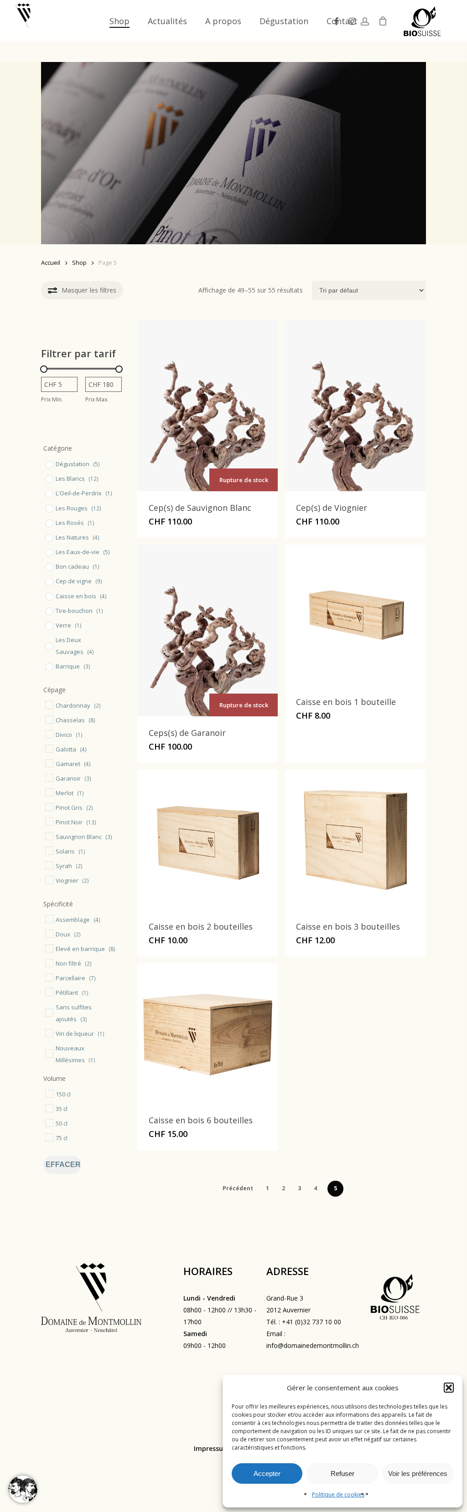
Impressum (211, 1448)
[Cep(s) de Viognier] (355, 405)
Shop (79, 262)
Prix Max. (97, 399)
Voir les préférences (417, 1473)
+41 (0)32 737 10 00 (311, 1321)
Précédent (238, 1188)
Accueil (50, 262)
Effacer (63, 1164)
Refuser (342, 1473)
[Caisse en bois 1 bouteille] (355, 615)
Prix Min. (52, 399)
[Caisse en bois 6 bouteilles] (207, 1033)
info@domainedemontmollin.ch (312, 1345)
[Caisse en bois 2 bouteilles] (207, 840)
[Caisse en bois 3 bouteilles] (355, 840)
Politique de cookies (338, 1494)
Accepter (267, 1473)
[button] (448, 1387)
